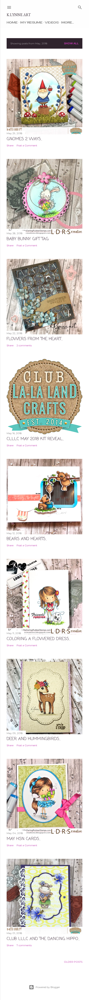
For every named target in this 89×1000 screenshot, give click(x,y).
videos (52, 22)
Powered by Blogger (48, 987)
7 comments (24, 945)
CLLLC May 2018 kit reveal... (35, 439)
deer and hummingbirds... (33, 739)
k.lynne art (19, 14)
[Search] (79, 6)
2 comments (24, 345)
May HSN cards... (23, 839)
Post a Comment (27, 145)
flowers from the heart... (35, 339)
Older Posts (73, 961)
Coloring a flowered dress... (38, 639)
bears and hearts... (27, 539)
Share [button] (10, 145)
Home (12, 22)
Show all (71, 43)
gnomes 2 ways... (24, 139)
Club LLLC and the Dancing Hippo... (43, 939)
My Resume (31, 22)
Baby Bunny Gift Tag (28, 239)
